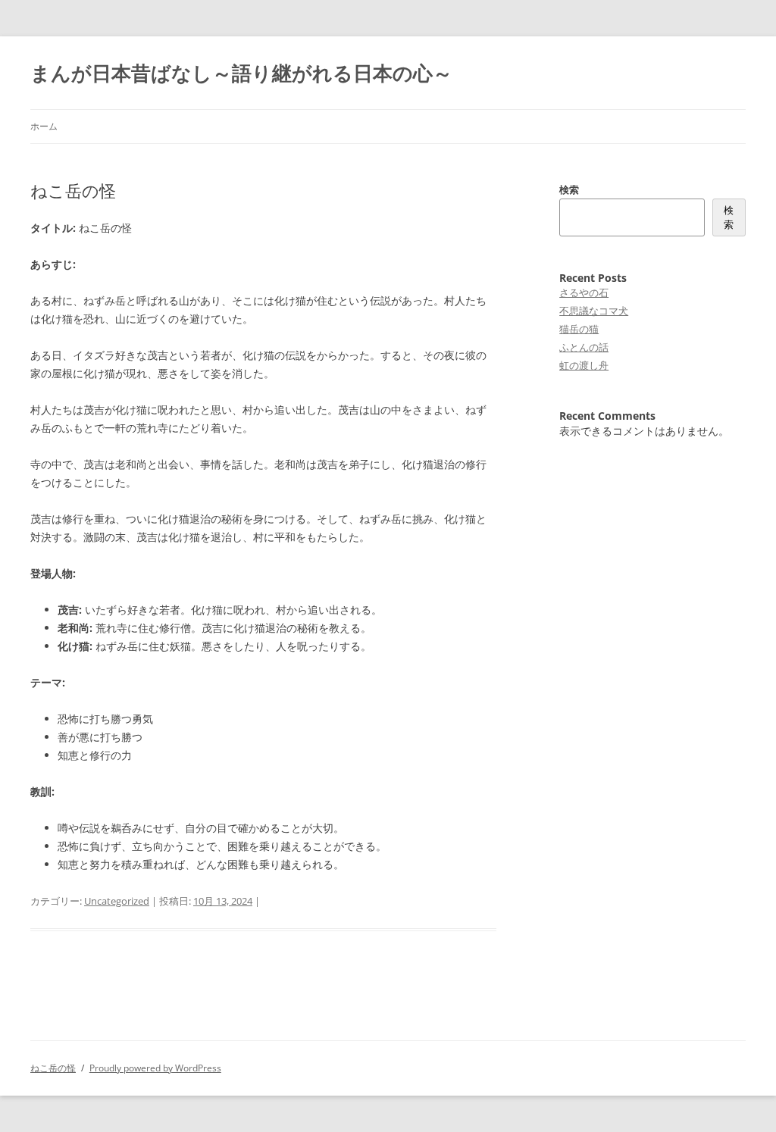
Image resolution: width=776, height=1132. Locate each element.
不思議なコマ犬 (593, 310)
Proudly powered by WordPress (155, 1068)
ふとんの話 (584, 347)
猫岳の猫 (579, 329)
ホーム (44, 126)
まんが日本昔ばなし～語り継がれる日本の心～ (241, 72)
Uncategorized (116, 901)
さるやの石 (584, 292)
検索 (569, 189)
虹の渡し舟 (584, 365)
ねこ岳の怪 (53, 1068)
